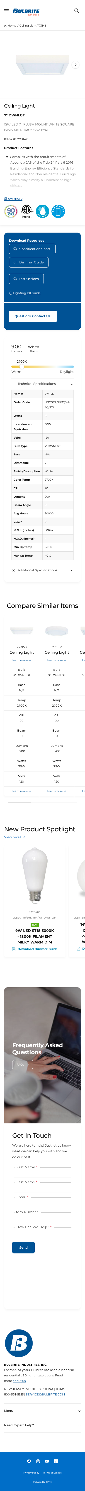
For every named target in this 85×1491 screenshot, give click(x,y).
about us (19, 1381)
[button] (6, 10)
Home (12, 25)
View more (12, 837)
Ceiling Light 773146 (32, 25)
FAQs (20, 1064)
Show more (13, 198)
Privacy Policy (31, 1472)
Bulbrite (47, 1481)
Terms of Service (52, 1472)
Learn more (20, 660)
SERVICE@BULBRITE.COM (45, 1394)
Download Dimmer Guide (38, 949)
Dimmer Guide (31, 262)
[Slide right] (75, 64)
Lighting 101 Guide (27, 293)
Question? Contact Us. (33, 316)
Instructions (29, 279)
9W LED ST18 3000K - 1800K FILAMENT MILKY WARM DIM (34, 936)
